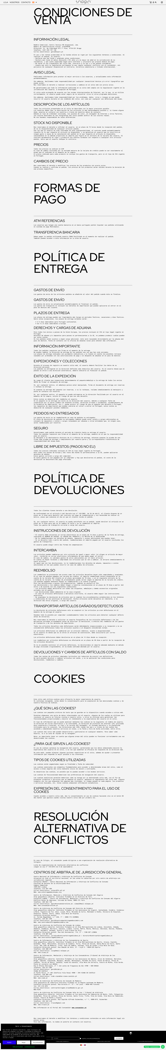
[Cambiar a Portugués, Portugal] (81, 1045)
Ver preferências (38, 1042)
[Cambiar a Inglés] (85, 1045)
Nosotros (14, 2)
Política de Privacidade (18, 1046)
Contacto (26, 2)
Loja (5, 2)
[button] (155, 2)
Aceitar (9, 1042)
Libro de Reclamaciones (103, 1041)
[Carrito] (151, 2)
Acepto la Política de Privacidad (91, 1038)
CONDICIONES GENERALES (62, 1041)
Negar (23, 1042)
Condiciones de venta (30, 1046)
